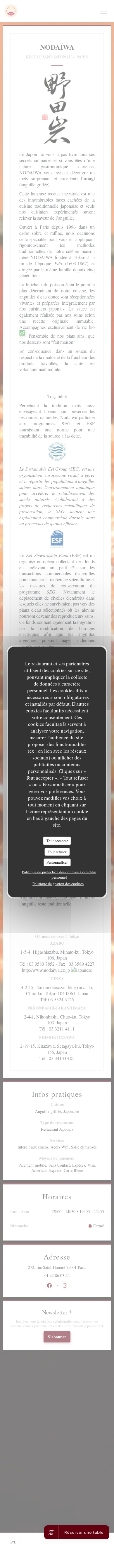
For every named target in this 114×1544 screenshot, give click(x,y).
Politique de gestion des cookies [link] (58, 883)
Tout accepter (57, 840)
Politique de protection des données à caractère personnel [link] (59, 874)
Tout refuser (57, 851)
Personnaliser (57, 862)
